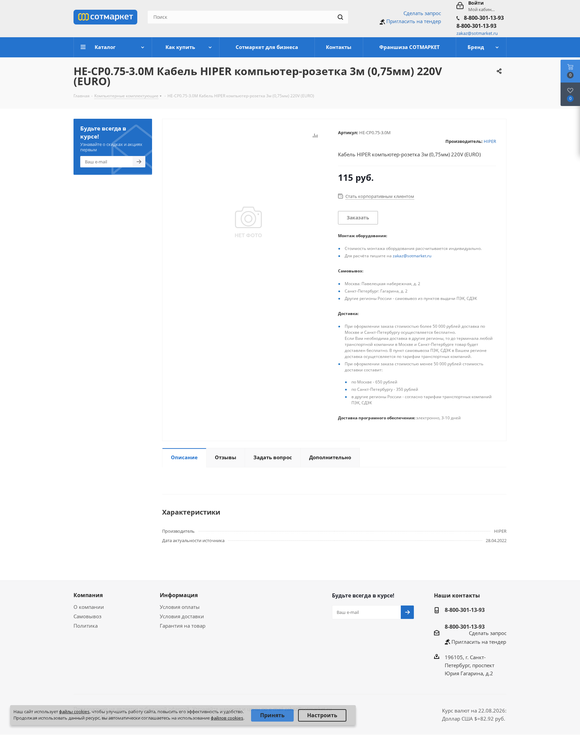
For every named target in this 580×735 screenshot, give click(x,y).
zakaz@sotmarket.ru (412, 256)
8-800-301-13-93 (484, 17)
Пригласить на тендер (413, 21)
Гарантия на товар (182, 625)
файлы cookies (74, 711)
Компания (88, 595)
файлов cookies (227, 718)
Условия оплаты (180, 606)
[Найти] (340, 17)
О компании (89, 606)
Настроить (322, 715)
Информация (179, 595)
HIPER (490, 141)
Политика (86, 625)
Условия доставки (182, 616)
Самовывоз (87, 616)
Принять (272, 715)
